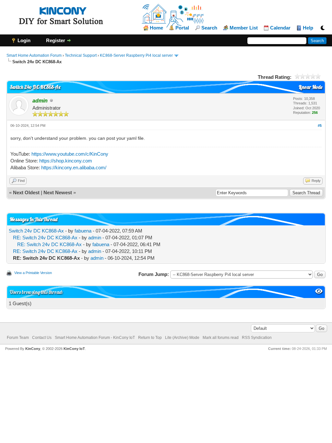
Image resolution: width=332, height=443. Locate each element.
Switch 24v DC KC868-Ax (36, 230)
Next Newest (57, 192)
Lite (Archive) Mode (182, 337)
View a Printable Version (33, 273)
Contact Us (42, 337)
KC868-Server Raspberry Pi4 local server (136, 55)
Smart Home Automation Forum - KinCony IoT (95, 337)
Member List (244, 27)
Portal (182, 27)
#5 (320, 125)
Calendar (280, 27)
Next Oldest (26, 192)
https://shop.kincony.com (65, 160)
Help (308, 27)
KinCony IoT (74, 349)
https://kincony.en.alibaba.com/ (73, 167)
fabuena (83, 230)
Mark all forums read (221, 337)
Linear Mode (310, 87)
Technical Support (81, 55)
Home (156, 27)
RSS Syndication (257, 337)
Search (209, 27)
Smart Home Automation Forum (34, 55)
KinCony (32, 349)
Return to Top (150, 337)
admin (94, 237)
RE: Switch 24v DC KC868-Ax (45, 237)
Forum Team (18, 337)
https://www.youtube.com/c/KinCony (69, 154)
